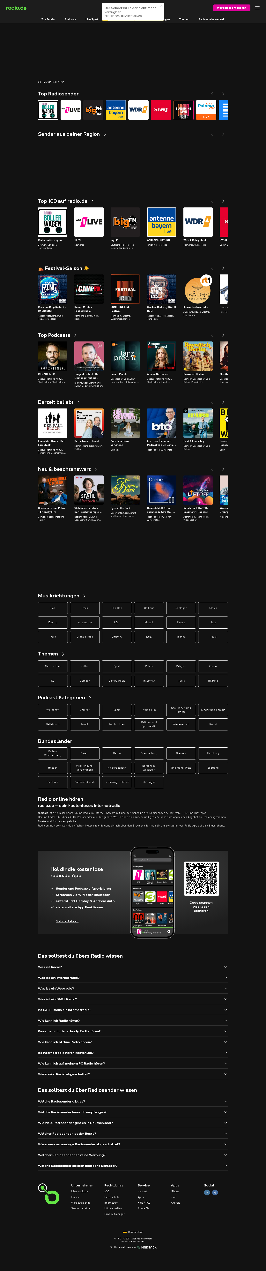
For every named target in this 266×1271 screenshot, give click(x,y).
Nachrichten (53, 666)
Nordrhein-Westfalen (149, 768)
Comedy (85, 680)
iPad (173, 1197)
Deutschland (135, 1232)
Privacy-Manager (114, 1214)
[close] (161, 5)
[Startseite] (39, 81)
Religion (181, 666)
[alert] (133, 12)
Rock (85, 608)
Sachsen (53, 782)
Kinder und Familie (213, 710)
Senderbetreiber (81, 1208)
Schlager (181, 608)
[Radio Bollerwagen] (48, 110)
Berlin (117, 753)
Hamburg (213, 753)
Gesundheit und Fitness (181, 710)
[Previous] (212, 92)
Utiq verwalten (113, 1208)
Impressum (111, 1202)
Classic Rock (85, 637)
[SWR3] (161, 110)
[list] (133, 110)
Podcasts (70, 19)
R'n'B (213, 637)
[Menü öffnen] (257, 7)
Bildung (213, 680)
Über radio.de (79, 1191)
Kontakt (142, 1191)
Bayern (84, 753)
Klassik (148, 622)
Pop (52, 608)
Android (175, 1202)
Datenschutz (111, 1197)
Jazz (213, 622)
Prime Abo (144, 1208)
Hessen (52, 767)
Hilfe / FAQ (144, 1202)
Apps (141, 1197)
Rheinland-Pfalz (181, 767)
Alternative (85, 622)
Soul (149, 637)
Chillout (149, 608)
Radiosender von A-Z (212, 19)
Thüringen (149, 782)
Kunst (213, 724)
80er (117, 622)
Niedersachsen (116, 767)
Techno (181, 637)
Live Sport (91, 19)
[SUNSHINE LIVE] (184, 110)
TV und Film (149, 710)
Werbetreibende (80, 1202)
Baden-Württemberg (52, 753)
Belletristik (53, 724)
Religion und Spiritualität (149, 724)
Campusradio (117, 680)
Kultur (85, 666)
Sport (117, 666)
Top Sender (48, 19)
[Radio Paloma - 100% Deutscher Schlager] (206, 110)
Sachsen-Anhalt (85, 782)
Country (117, 637)
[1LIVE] (71, 110)
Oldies (213, 608)
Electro (52, 622)
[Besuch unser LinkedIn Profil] (207, 1193)
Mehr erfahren (67, 921)
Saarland (213, 767)
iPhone (175, 1191)
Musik (181, 680)
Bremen (181, 753)
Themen (184, 19)
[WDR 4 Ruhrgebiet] (138, 110)
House (181, 622)
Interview (149, 680)
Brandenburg (149, 753)
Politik (149, 666)
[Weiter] (223, 199)
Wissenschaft (181, 724)
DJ (52, 680)
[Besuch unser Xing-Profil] (215, 1193)
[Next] (223, 92)
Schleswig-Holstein (117, 782)
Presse (75, 1197)
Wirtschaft (53, 710)
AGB (106, 1191)
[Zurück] (212, 199)
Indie (53, 637)
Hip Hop (117, 608)
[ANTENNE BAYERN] (116, 110)
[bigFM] (93, 110)
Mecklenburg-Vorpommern (85, 768)
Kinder (213, 666)
